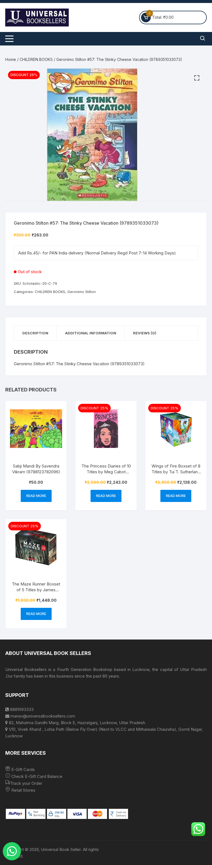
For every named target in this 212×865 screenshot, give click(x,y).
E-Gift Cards (23, 769)
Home (10, 59)
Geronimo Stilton (81, 291)
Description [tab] (35, 333)
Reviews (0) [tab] (144, 333)
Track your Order (26, 783)
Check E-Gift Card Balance (36, 776)
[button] (197, 78)
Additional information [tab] (90, 333)
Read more (36, 496)
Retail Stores (23, 790)
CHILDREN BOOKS (36, 59)
